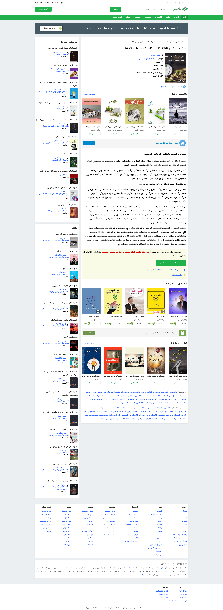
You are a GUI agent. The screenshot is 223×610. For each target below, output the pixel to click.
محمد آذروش (61, 378)
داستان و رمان (46, 514)
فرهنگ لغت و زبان (180, 541)
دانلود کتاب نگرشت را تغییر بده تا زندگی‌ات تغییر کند (134, 376)
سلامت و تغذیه (87, 528)
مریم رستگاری (61, 106)
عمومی (137, 17)
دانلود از (183, 323)
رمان (185, 514)
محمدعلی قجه (61, 467)
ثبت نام (55, 3)
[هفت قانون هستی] (113, 301)
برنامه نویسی (133, 521)
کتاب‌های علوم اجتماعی (60, 194)
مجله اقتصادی (66, 524)
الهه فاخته (62, 124)
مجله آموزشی (66, 531)
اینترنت (135, 511)
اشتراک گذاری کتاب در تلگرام (171, 86)
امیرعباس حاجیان (138, 379)
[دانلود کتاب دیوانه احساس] (178, 111)
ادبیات (176, 17)
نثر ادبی (184, 531)
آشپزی (90, 514)
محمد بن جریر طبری (59, 52)
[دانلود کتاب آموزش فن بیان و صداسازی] (178, 360)
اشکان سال (156, 55)
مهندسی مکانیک (109, 524)
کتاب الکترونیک (162, 591)
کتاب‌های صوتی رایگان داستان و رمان (55, 143)
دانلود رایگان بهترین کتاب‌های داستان (55, 126)
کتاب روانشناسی (96, 399)
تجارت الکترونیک (132, 524)
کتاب (167, 571)
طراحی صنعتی (110, 511)
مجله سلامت (66, 538)
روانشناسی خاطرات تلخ (114, 403)
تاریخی (160, 521)
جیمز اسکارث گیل (60, 255)
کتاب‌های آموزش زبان (61, 381)
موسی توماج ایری (116, 379)
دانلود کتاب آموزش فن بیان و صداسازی (178, 376)
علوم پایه (159, 551)
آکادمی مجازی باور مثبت (57, 69)
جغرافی (159, 524)
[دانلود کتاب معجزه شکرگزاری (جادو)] (156, 360)
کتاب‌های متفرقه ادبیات (60, 418)
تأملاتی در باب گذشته (111, 396)
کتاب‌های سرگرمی (62, 489)
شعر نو (184, 521)
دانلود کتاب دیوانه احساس (178, 127)
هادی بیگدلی (61, 272)
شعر (185, 518)
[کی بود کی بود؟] (91, 301)
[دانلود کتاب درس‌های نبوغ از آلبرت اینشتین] (113, 360)
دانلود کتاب (178, 134)
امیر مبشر (63, 450)
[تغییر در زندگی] (134, 301)
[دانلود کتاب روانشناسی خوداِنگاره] (134, 111)
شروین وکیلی (139, 130)
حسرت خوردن (97, 392)
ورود (62, 3)
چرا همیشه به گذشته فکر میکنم (128, 392)
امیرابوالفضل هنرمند (59, 485)
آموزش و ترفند (133, 514)
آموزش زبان (183, 545)
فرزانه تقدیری (61, 306)
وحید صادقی (96, 379)
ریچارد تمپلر (161, 320)
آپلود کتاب (43, 9)
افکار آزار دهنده (135, 396)
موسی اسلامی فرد (137, 320)
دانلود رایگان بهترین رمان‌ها (59, 257)
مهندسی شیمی (109, 528)
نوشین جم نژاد (61, 324)
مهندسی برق (110, 521)
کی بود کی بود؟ (94, 316)
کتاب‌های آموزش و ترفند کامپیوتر (57, 92)
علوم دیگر (159, 555)
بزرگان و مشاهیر (87, 511)
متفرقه (90, 545)
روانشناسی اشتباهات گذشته (166, 392)
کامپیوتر (158, 17)
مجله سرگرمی (66, 521)
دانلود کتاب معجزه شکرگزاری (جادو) (156, 376)
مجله (128, 17)
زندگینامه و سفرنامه (180, 534)
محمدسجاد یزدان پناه (59, 158)
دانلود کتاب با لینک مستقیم (175, 399)
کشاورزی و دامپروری (155, 548)
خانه (184, 17)
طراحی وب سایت (132, 534)
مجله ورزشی (66, 528)
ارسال (141, 575)
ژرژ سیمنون (62, 289)
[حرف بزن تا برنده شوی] (178, 301)
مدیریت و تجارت (45, 524)
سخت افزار (134, 528)
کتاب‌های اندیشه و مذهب (59, 274)
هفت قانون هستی (115, 316)
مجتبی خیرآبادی (181, 379)
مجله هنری (67, 541)
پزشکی (160, 518)
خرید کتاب (164, 597)
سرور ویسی (183, 130)
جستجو (116, 9)
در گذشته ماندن (148, 392)
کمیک (185, 528)
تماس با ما (39, 3)
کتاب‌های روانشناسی (61, 71)
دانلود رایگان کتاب (94, 396)
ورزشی (90, 538)
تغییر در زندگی (138, 316)
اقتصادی (159, 511)
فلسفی (159, 538)
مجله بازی (68, 518)
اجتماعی (159, 531)
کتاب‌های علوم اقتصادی (60, 160)
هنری (91, 541)
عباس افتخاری (95, 130)
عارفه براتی (62, 191)
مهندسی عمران (109, 514)
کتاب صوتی (117, 17)
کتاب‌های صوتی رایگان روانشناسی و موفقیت (53, 211)
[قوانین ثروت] (156, 301)
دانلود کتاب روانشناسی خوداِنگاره (134, 127)
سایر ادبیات (183, 548)
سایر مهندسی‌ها (109, 534)
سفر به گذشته (148, 396)
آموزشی (48, 531)
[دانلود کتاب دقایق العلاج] (113, 111)
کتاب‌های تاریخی (63, 54)
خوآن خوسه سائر (60, 140)
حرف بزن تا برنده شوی (179, 316)
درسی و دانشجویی (155, 545)
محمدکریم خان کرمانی (114, 130)
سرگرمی (90, 524)
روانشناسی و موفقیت (43, 518)
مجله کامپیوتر (66, 511)
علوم (168, 17)
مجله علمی (67, 534)
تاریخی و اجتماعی (45, 521)
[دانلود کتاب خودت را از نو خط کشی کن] (91, 360)
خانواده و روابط (88, 518)
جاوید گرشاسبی (60, 89)
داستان (184, 511)
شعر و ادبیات (46, 511)
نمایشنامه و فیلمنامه (180, 538)
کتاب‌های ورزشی (63, 175)
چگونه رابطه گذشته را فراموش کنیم (158, 403)
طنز (186, 524)
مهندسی (147, 17)
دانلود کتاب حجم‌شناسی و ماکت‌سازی (91, 127)
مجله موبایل (67, 514)
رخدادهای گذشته (179, 411)
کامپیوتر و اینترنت (131, 541)
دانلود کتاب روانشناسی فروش (156, 127)
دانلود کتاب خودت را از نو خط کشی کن (91, 376)
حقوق (160, 541)
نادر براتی (63, 238)
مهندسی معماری (109, 518)
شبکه (136, 531)
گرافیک (135, 538)
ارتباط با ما (183, 591)
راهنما (47, 3)
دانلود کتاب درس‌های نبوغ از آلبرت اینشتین (113, 376)
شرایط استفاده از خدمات (178, 601)
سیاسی (159, 534)
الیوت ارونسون (95, 320)
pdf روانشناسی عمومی (115, 399)
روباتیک (112, 531)
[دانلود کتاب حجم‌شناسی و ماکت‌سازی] (91, 111)
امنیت (136, 518)
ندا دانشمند (118, 320)
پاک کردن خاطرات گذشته (134, 403)
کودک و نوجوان (87, 531)
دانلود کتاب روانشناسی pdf (132, 399)
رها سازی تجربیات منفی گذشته (167, 396)
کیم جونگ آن (61, 433)
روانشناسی (125, 396)
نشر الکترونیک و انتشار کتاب (176, 3)
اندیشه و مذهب (156, 514)
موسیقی (90, 534)
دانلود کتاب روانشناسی (177, 419)
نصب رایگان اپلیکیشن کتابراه (171, 263)
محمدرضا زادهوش (60, 358)
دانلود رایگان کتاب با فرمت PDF (170, 270)
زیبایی (91, 521)
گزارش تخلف (177, 275)
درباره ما (184, 594)
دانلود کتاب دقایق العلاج (113, 127)
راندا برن (63, 208)
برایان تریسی (161, 130)
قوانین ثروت (160, 316)
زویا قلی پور (62, 341)
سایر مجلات (67, 545)
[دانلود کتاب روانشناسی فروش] (156, 112)
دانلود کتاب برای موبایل (154, 399)
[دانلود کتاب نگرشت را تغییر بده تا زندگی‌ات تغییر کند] (134, 360)
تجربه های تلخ (109, 392)
